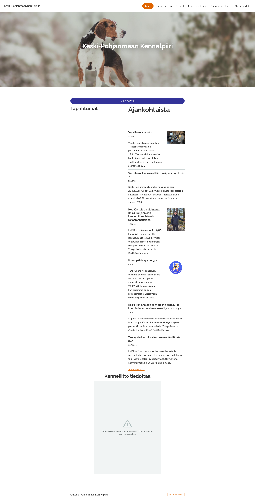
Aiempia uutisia (136, 369)
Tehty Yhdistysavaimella (176, 494)
